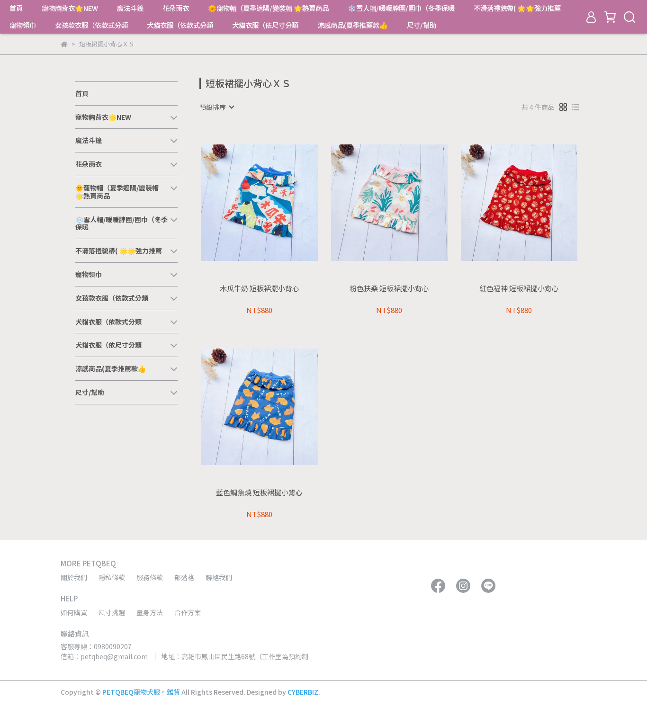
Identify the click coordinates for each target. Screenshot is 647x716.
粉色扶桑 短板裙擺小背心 (389, 288)
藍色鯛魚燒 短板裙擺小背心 (259, 492)
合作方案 (187, 612)
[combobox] (216, 107)
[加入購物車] (273, 202)
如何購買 (74, 612)
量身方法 (149, 612)
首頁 (16, 8)
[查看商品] (246, 202)
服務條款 (149, 577)
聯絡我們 (219, 577)
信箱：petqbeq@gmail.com (104, 656)
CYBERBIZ (303, 692)
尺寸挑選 (112, 612)
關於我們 (74, 577)
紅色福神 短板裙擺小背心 (519, 288)
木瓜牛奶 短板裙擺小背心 (259, 288)
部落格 (184, 577)
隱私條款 (112, 577)
